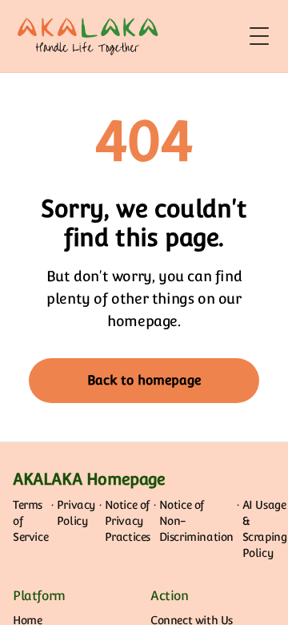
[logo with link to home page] (88, 36)
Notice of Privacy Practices (127, 520)
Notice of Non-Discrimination (196, 520)
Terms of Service (30, 520)
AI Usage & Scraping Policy (264, 528)
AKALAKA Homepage (89, 479)
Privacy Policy (76, 512)
